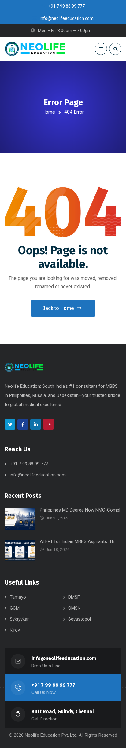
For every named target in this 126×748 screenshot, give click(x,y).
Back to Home (58, 308)
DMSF (74, 597)
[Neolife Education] (35, 49)
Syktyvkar (19, 619)
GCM (15, 608)
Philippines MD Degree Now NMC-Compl (80, 510)
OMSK (74, 608)
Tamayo (18, 597)
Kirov (15, 630)
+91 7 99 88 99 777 (29, 464)
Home (48, 112)
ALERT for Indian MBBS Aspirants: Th (77, 541)
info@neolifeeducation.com (38, 475)
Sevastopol (79, 619)
